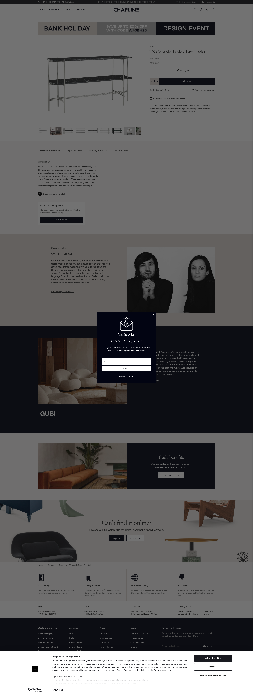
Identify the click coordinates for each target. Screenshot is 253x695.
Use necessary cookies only (213, 675)
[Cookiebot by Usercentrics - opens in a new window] (35, 690)
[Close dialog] (153, 314)
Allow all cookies (213, 658)
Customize (211, 667)
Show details (58, 690)
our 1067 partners (68, 661)
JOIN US (126, 369)
